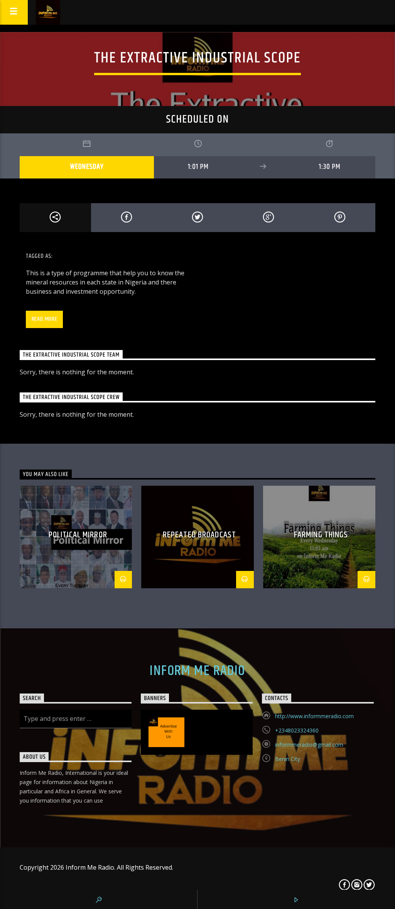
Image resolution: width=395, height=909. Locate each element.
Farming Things (321, 535)
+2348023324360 (297, 730)
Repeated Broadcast (199, 535)
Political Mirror (78, 535)
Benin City (287, 759)
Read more (44, 319)
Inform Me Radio (197, 671)
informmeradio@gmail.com (309, 744)
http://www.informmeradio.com (314, 716)
